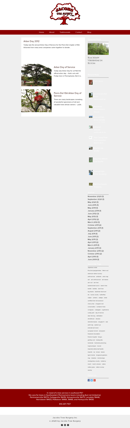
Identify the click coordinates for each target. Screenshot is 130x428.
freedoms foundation (94, 334)
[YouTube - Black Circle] (65, 425)
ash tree (96, 282)
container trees (101, 306)
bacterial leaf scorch (94, 285)
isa (94, 352)
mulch (89, 364)
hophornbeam (92, 346)
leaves (103, 352)
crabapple (98, 310)
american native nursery (95, 273)
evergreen (102, 331)
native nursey (100, 367)
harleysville (99, 340)
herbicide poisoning (100, 343)
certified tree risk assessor (95, 300)
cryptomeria (105, 310)
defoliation (99, 316)
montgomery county (94, 361)
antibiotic (98, 276)
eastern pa (97, 325)
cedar (105, 297)
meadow (93, 358)
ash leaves (105, 279)
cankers (95, 297)
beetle (89, 288)
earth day (90, 325)
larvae (98, 352)
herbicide (90, 343)
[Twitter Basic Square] (92, 380)
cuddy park (91, 312)
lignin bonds (91, 355)
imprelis (90, 352)
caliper (90, 297)
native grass (91, 367)
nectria (90, 370)
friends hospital (92, 337)
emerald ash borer (93, 328)
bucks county (94, 294)
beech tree (104, 285)
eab (107, 322)
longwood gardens (101, 355)
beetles (95, 288)
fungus (100, 337)
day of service (99, 312)
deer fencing (91, 316)
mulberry (103, 361)
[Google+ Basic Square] (94, 380)
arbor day (105, 276)
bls (88, 294)
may (89, 358)
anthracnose (91, 276)
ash (89, 279)
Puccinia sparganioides (94, 270)
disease (98, 318)
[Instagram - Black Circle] (68, 425)
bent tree (101, 288)
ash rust (90, 282)
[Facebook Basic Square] (89, 380)
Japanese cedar (92, 267)
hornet (99, 346)
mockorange (101, 358)
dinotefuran (91, 318)
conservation (91, 306)
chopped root (99, 303)
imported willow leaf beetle (95, 349)
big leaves (91, 291)
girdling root (91, 340)
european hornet (93, 331)
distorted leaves (92, 322)
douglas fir (101, 322)
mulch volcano (96, 364)
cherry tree (91, 303)
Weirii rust (105, 270)
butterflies (103, 294)
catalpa (101, 297)
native (104, 364)
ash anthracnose (96, 279)
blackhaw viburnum (100, 291)
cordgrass (91, 310)
